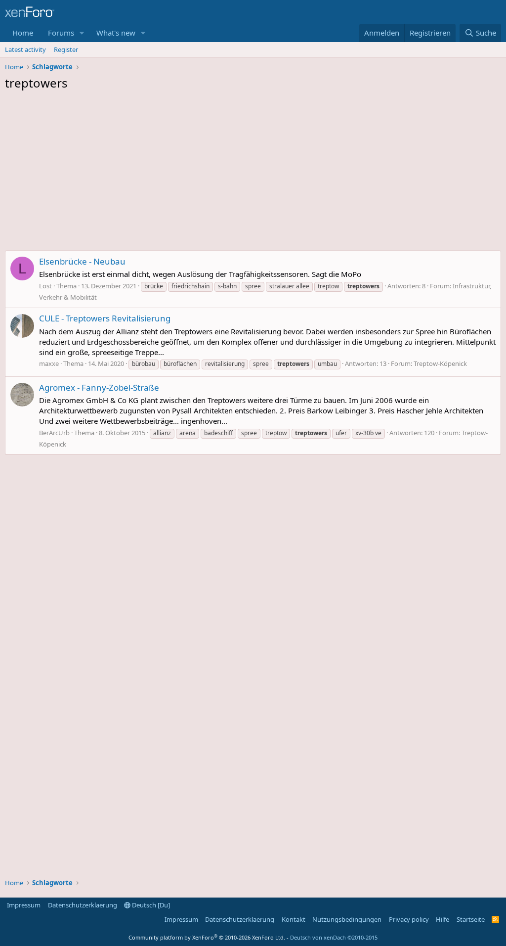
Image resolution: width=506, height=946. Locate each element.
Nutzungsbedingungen (346, 919)
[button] (82, 33)
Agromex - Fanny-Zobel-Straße (99, 387)
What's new (115, 33)
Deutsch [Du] (150, 905)
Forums (61, 33)
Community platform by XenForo (206, 937)
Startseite (471, 919)
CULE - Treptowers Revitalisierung (104, 318)
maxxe (49, 363)
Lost (45, 285)
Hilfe (442, 919)
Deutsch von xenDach (334, 937)
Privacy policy (409, 919)
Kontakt (293, 919)
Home (22, 33)
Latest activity (25, 49)
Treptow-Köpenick (440, 363)
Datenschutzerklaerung (82, 905)
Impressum (24, 905)
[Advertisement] (253, 173)
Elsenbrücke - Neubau (82, 261)
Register (66, 49)
